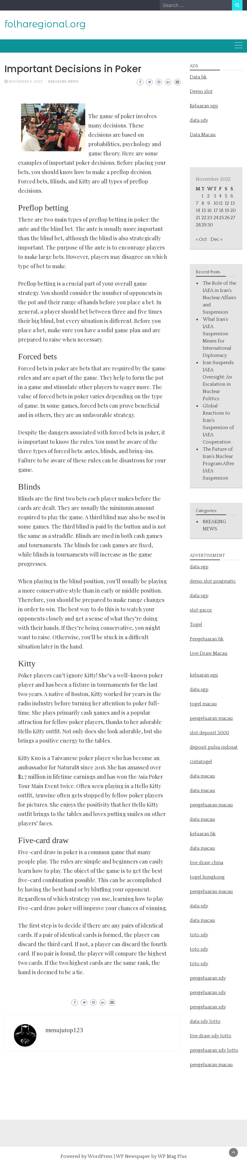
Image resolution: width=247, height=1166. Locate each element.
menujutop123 (64, 1030)
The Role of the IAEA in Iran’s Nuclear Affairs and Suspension (219, 298)
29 (204, 225)
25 (221, 217)
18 (221, 210)
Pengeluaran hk (207, 639)
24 (216, 217)
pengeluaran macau (211, 1064)
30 (210, 225)
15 (204, 210)
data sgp (199, 566)
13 (232, 203)
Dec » (216, 239)
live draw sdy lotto (210, 1036)
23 (209, 217)
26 (227, 217)
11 (221, 203)
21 (198, 217)
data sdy (199, 120)
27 (232, 217)
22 (204, 217)
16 (209, 210)
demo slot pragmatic (213, 581)
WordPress (100, 1156)
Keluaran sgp (204, 106)
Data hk (198, 77)
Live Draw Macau (208, 653)
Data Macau (203, 134)
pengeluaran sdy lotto (214, 1050)
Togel (196, 624)
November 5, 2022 (25, 82)
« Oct (201, 239)
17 (216, 210)
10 (216, 203)
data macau (202, 819)
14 (198, 210)
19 (227, 210)
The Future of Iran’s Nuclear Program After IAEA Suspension (218, 463)
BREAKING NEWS (63, 82)
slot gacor (201, 610)
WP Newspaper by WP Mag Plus (151, 1156)
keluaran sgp (204, 675)
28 (198, 225)
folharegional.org (45, 24)
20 (233, 210)
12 (227, 203)
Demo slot (201, 91)
